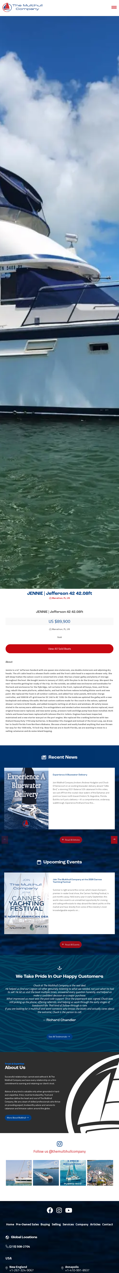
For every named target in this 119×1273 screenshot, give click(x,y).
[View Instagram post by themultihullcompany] (28, 1183)
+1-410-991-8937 (77, 1270)
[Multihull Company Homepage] (23, 7)
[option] (59, 798)
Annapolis (72, 1267)
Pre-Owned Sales (27, 1224)
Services (68, 1224)
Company (82, 1224)
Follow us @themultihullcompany (59, 1151)
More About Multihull (16, 1117)
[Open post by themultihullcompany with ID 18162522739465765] (19, 1173)
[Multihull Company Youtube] (68, 1210)
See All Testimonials (58, 1036)
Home (10, 1224)
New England (18, 1267)
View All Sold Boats (59, 649)
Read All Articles (72, 839)
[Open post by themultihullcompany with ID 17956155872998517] (73, 1173)
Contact (107, 1224)
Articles (95, 1224)
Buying (45, 1224)
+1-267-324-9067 (21, 1270)
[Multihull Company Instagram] (59, 1210)
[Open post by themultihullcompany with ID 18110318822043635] (46, 1173)
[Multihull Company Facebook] (50, 1210)
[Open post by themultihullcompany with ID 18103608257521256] (100, 1173)
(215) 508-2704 (19, 1246)
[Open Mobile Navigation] (114, 7)
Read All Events (72, 944)
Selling (56, 1224)
